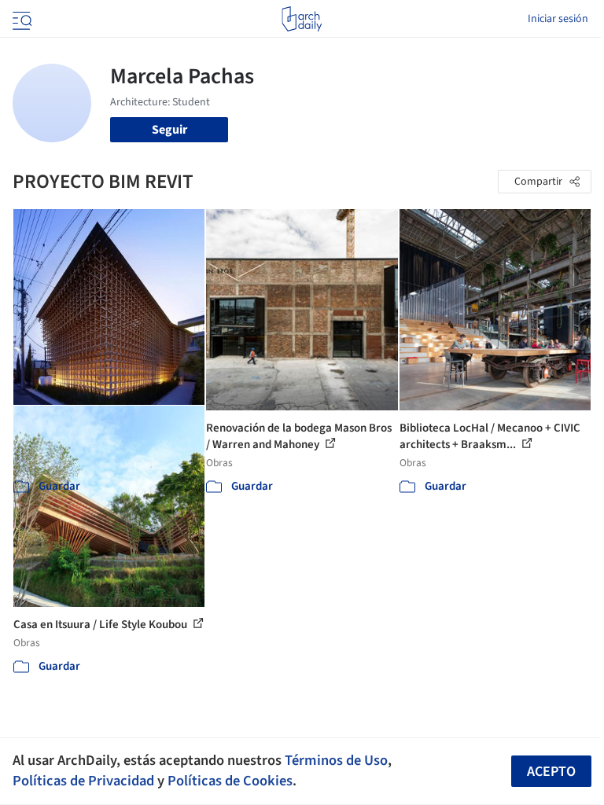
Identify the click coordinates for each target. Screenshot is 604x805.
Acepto (551, 771)
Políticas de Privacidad (83, 780)
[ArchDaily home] (302, 18)
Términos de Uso (336, 760)
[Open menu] (20, 19)
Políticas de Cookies (230, 780)
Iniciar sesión (558, 18)
